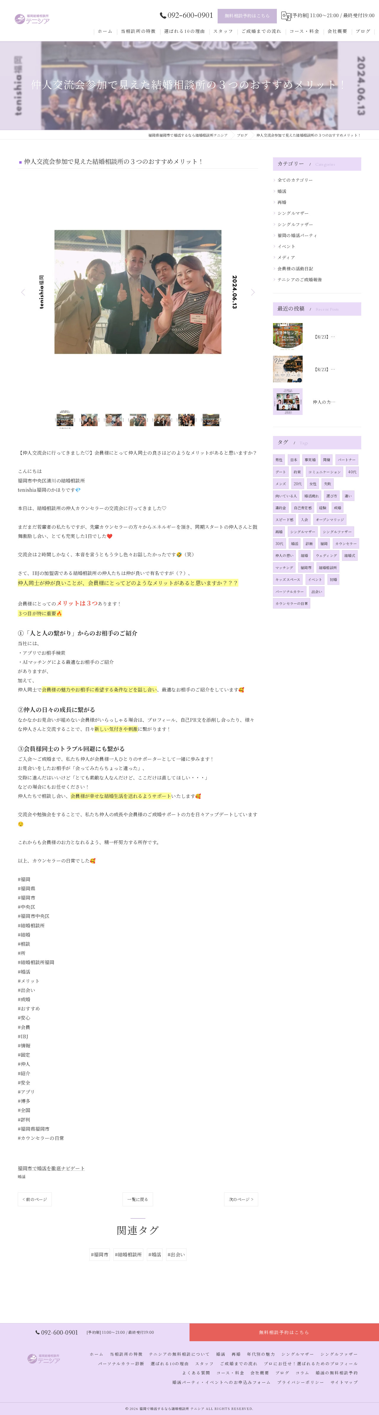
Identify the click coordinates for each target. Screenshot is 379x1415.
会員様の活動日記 (295, 268)
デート (280, 471)
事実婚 (310, 459)
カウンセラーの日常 (291, 603)
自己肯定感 (303, 507)
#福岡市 (99, 1254)
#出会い (176, 1254)
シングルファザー (295, 224)
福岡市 (306, 567)
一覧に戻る (137, 1199)
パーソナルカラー (289, 591)
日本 (293, 459)
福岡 (323, 543)
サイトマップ (344, 1382)
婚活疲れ (311, 495)
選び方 (331, 495)
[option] (138, 291)
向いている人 (286, 495)
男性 (278, 459)
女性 (313, 483)
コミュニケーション (324, 471)
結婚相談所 (328, 567)
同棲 (326, 459)
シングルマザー (293, 213)
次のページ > (241, 1199)
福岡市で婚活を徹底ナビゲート (51, 1168)
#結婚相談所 (128, 1254)
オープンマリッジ (330, 519)
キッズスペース (287, 579)
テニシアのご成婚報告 (299, 279)
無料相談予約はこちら (247, 16)
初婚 (333, 579)
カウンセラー (346, 543)
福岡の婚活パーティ (297, 235)
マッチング (284, 567)
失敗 (327, 483)
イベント (286, 246)
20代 (298, 483)
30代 (279, 543)
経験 (322, 507)
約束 (297, 471)
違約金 (280, 507)
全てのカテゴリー (295, 180)
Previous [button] (24, 292)
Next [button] (252, 292)
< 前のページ (35, 1199)
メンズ (280, 483)
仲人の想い (284, 555)
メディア (286, 257)
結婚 (304, 555)
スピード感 (284, 519)
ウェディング (326, 555)
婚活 (21, 1176)
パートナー (347, 459)
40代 (352, 471)
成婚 (337, 507)
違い (348, 495)
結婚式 (349, 555)
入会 (304, 519)
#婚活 (154, 1254)
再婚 (281, 202)
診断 (309, 543)
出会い (316, 591)
